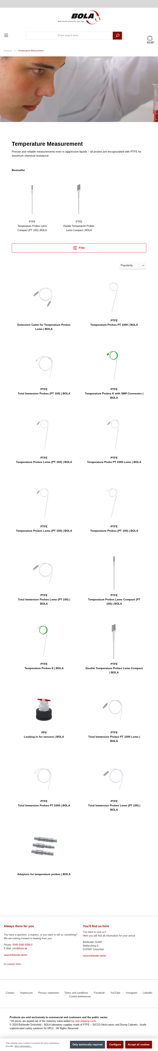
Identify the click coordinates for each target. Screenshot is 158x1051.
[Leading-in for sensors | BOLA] (44, 708)
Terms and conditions (76, 993)
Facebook (99, 993)
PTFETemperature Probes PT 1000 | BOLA (114, 322)
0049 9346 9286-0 (22, 944)
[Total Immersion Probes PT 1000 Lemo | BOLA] (114, 708)
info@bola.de (20, 948)
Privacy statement (48, 993)
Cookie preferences (80, 996)
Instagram (131, 993)
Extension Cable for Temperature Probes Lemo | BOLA (44, 327)
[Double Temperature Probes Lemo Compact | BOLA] (79, 197)
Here (85, 935)
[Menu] (6, 36)
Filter (81, 248)
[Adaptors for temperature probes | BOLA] (44, 845)
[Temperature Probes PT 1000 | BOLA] (114, 296)
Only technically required (87, 1044)
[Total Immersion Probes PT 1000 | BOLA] (44, 777)
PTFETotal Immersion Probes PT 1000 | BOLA (44, 803)
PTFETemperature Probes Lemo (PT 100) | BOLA (44, 460)
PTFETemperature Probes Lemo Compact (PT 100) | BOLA (32, 226)
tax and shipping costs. (84, 1021)
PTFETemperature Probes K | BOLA (44, 666)
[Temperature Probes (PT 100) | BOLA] (114, 502)
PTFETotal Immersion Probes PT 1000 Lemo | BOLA (114, 736)
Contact (10, 993)
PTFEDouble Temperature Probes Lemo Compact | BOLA (78, 226)
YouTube (115, 993)
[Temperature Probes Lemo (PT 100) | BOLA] (44, 433)
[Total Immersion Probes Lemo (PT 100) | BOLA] (44, 571)
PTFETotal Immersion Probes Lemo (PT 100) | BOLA (44, 599)
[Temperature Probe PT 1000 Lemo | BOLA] (114, 433)
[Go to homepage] (79, 17)
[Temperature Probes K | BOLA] (44, 639)
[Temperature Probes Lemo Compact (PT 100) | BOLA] (32, 197)
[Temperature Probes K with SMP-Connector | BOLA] (114, 365)
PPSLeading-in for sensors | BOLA (44, 734)
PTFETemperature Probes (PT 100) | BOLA (114, 528)
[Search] (117, 36)
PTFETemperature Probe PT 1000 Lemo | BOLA (114, 460)
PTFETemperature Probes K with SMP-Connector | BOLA (114, 393)
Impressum (26, 993)
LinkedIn (147, 993)
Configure (115, 1044)
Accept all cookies (139, 1044)
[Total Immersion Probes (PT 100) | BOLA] (44, 365)
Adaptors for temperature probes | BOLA (44, 874)
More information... (23, 1046)
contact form (14, 964)
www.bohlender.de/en (15, 955)
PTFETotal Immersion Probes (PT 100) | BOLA (44, 391)
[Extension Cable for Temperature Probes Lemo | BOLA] (44, 296)
